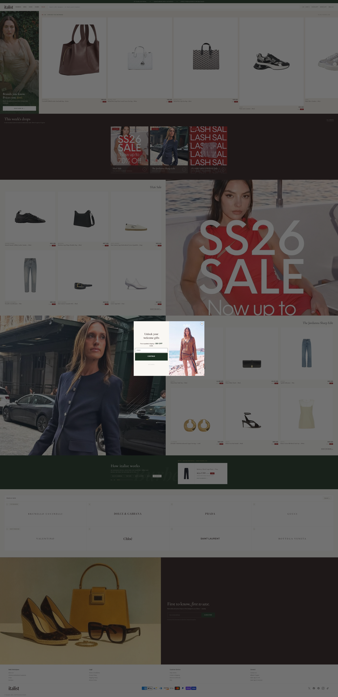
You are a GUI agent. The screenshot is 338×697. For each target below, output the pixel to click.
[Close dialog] (202, 323)
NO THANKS (151, 364)
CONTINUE (151, 356)
